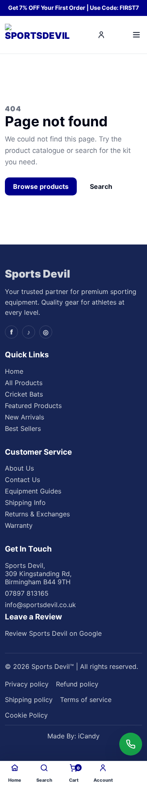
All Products (23, 383)
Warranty (19, 525)
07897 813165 (27, 593)
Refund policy (77, 684)
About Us (19, 468)
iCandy (89, 736)
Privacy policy (27, 684)
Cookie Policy (26, 715)
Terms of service (85, 699)
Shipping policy (29, 699)
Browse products (41, 186)
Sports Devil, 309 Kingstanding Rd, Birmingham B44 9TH (38, 573)
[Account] (101, 35)
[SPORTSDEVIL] (38, 35)
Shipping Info (25, 502)
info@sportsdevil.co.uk (40, 605)
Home (14, 371)
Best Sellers (23, 428)
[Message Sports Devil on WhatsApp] (130, 744)
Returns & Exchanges (37, 514)
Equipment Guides (33, 491)
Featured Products (33, 405)
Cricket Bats (24, 394)
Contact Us (22, 479)
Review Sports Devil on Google (53, 633)
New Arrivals (24, 417)
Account (103, 780)
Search (101, 186)
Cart (74, 774)
